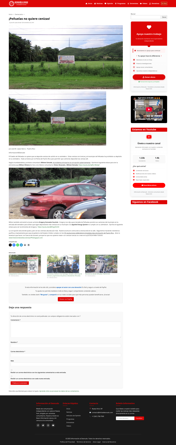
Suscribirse (139, 418)
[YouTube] (53, 425)
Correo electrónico (18, 351)
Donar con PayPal (66, 299)
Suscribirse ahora (149, 185)
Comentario (16, 320)
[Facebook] (38, 425)
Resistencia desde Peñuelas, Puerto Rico (97, 274)
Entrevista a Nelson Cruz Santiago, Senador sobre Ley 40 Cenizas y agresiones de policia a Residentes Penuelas (64, 275)
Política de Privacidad (67, 442)
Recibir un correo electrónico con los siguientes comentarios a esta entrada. (38, 372)
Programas (121, 3)
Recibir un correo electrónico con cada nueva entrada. (30, 379)
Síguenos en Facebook (145, 201)
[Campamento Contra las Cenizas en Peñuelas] (27, 264)
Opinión (110, 3)
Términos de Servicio (84, 442)
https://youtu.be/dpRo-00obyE (89, 165)
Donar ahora (149, 77)
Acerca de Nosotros (109, 442)
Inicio (90, 3)
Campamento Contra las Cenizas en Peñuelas (23, 274)
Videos (145, 3)
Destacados (19, 14)
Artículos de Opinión (73, 416)
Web (12, 361)
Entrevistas (134, 3)
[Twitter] (43, 425)
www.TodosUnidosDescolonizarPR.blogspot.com (26, 238)
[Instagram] (48, 425)
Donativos (155, 3)
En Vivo (164, 3)
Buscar (133, 14)
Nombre (14, 342)
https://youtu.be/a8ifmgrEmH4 (48, 227)
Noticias (100, 3)
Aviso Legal (97, 442)
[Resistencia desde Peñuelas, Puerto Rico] (103, 264)
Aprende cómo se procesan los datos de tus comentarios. (59, 391)
